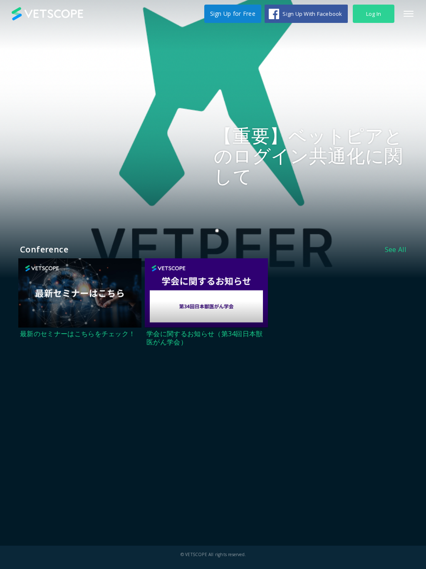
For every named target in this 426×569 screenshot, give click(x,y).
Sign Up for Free (232, 13)
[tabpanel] (213, 139)
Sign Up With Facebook (312, 13)
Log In (373, 13)
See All (395, 249)
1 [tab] (218, 231)
